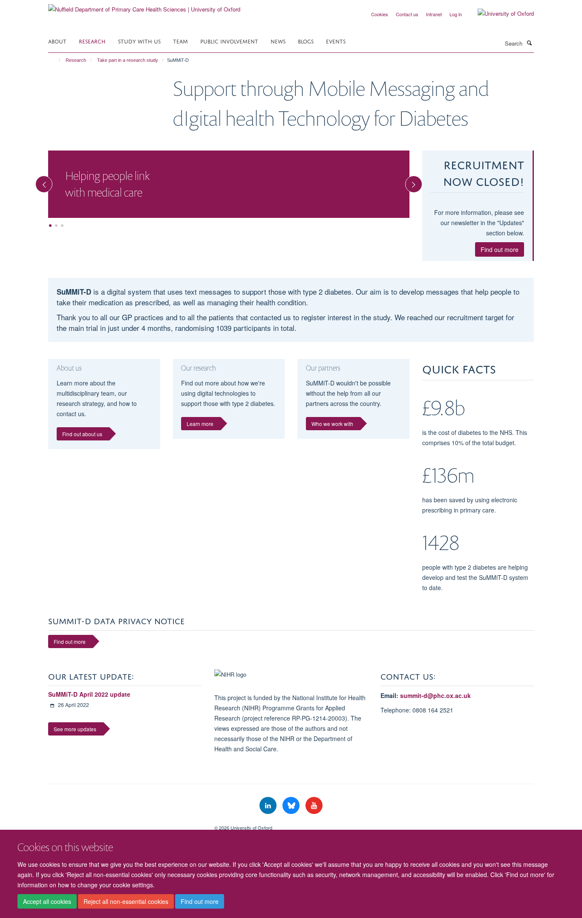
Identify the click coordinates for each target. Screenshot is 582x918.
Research (92, 41)
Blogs (306, 41)
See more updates (75, 729)
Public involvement (229, 41)
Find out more (200, 901)
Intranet (434, 14)
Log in (455, 14)
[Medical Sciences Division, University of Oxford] (125, 824)
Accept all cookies (47, 901)
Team (180, 41)
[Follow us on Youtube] (314, 806)
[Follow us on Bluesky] (291, 806)
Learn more (200, 423)
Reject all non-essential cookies (126, 901)
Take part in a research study (127, 60)
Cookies (379, 14)
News (278, 41)
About (57, 41)
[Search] (529, 42)
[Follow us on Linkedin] (268, 806)
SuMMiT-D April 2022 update (89, 694)
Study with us (139, 41)
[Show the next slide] (417, 180)
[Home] (56, 60)
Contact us (407, 14)
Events (336, 41)
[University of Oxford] (499, 14)
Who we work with (332, 423)
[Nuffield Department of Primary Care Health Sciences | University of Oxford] (144, 6)
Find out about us (82, 433)
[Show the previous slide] (39, 180)
